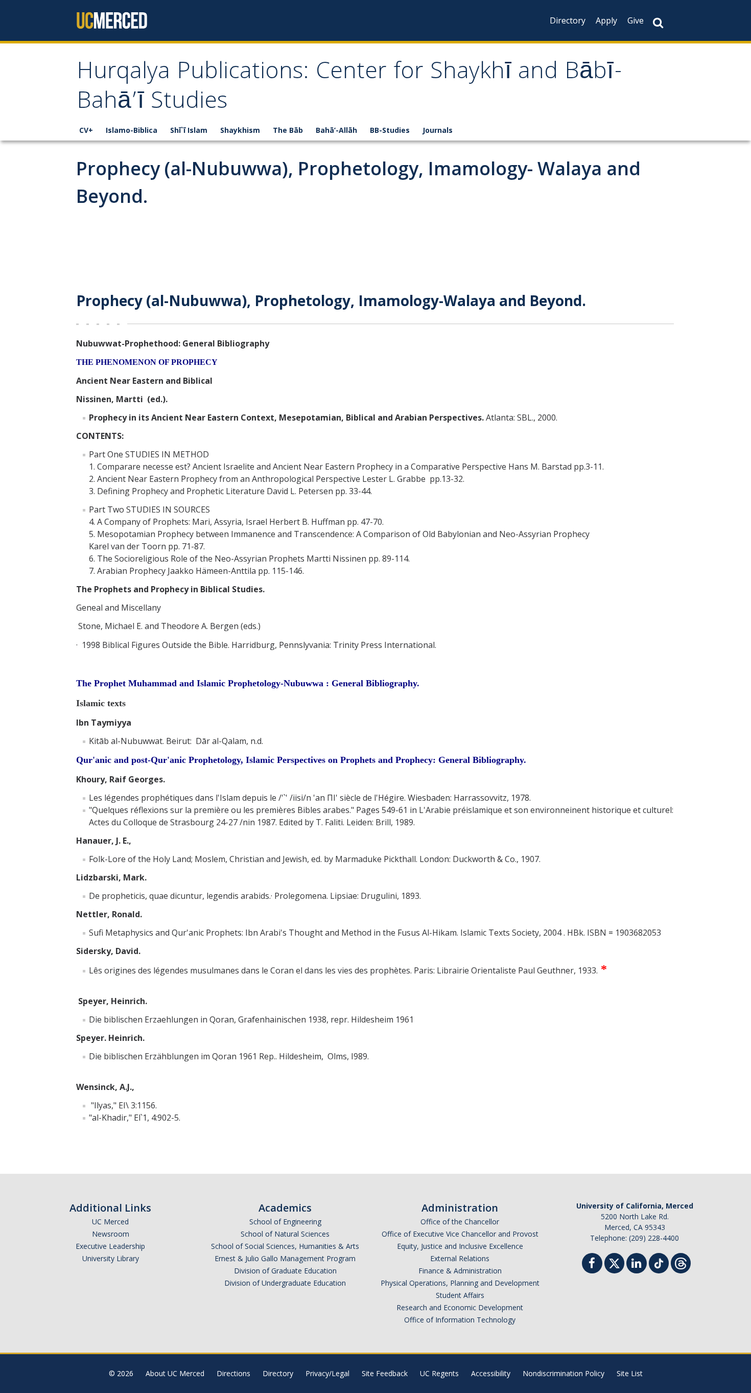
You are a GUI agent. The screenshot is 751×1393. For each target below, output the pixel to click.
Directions (233, 1373)
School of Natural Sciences (285, 1234)
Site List (630, 1373)
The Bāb (288, 130)
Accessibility (490, 1373)
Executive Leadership (110, 1246)
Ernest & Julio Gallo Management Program (285, 1258)
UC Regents (439, 1373)
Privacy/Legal (327, 1373)
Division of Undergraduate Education (285, 1283)
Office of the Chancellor (459, 1221)
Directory (567, 20)
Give (635, 20)
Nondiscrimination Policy (563, 1373)
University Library (110, 1258)
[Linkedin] (636, 1264)
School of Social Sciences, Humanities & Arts (285, 1246)
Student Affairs (460, 1295)
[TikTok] (659, 1262)
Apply (606, 20)
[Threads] (681, 1262)
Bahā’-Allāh (336, 130)
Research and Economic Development (459, 1307)
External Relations (459, 1258)
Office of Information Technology (459, 1320)
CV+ (86, 130)
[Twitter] (614, 1262)
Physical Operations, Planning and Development (460, 1283)
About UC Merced (175, 1373)
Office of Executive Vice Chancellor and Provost (460, 1234)
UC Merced (110, 1221)
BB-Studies (390, 130)
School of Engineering (285, 1221)
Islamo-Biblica (131, 130)
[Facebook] (592, 1264)
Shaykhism (240, 130)
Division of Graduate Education (285, 1270)
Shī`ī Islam (188, 130)
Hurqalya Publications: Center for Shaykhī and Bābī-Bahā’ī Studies (350, 88)
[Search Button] (658, 23)
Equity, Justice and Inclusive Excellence (460, 1246)
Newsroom (110, 1234)
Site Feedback (385, 1373)
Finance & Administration (460, 1270)
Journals (438, 130)
